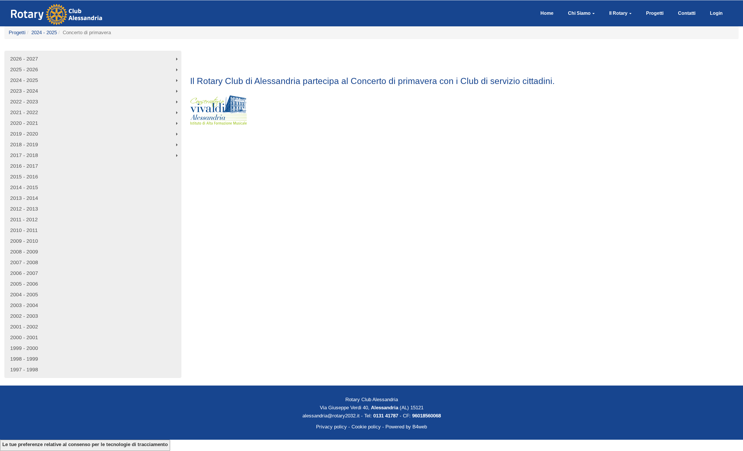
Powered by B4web (406, 427)
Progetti (654, 13)
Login (716, 13)
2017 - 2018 (95, 156)
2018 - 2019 (95, 146)
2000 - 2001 (24, 337)
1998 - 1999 (24, 359)
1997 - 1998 (24, 370)
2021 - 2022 (95, 113)
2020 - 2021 (95, 124)
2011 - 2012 (24, 219)
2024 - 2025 (44, 32)
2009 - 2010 (24, 241)
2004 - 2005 (24, 294)
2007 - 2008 (24, 262)
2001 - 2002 (24, 327)
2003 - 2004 (24, 305)
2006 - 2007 (24, 273)
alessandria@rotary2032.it (331, 416)
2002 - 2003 (24, 316)
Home (546, 13)
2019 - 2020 (95, 135)
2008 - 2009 (24, 252)
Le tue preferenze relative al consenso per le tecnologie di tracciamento (85, 444)
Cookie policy (366, 427)
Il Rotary (619, 13)
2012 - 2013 (24, 209)
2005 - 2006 (24, 284)
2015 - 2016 (24, 177)
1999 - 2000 (24, 348)
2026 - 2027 (95, 60)
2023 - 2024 (95, 92)
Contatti (686, 13)
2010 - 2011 (24, 230)
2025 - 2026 (95, 71)
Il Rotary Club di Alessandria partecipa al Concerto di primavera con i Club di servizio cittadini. (372, 81)
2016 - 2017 (24, 166)
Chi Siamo (580, 13)
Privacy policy (331, 427)
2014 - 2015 (24, 187)
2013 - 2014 (24, 198)
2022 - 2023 (95, 103)
